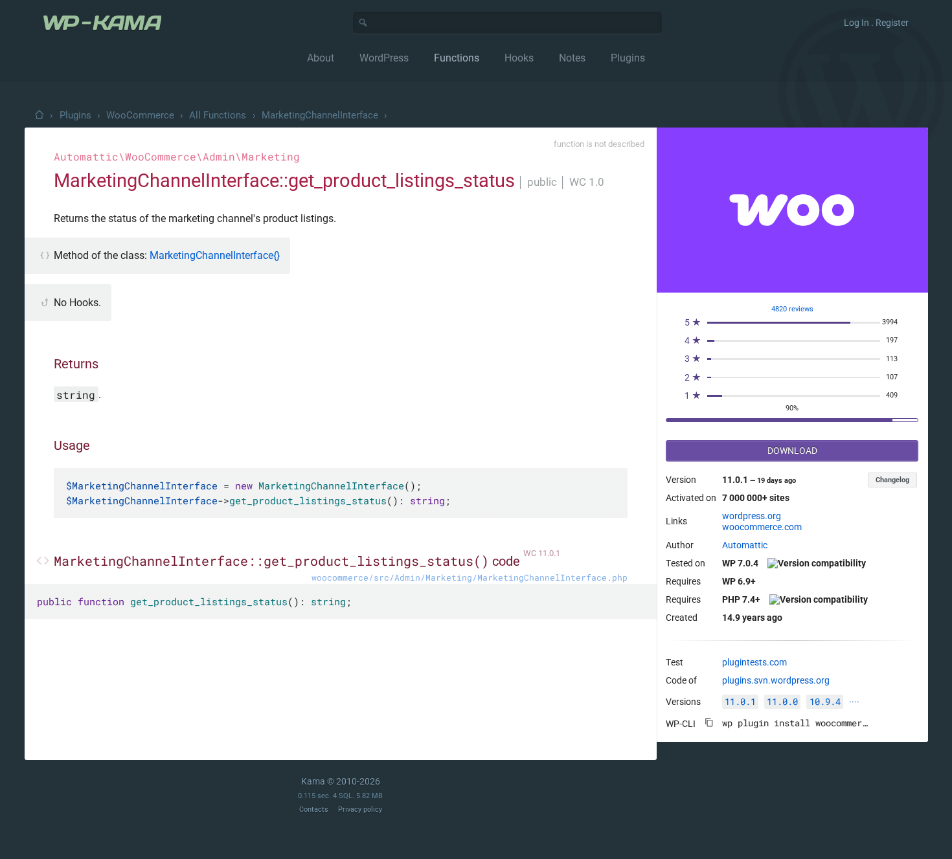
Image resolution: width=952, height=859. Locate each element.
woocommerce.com (762, 527)
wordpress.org (751, 516)
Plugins (75, 115)
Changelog (892, 480)
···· (854, 702)
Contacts (313, 809)
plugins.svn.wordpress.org (776, 680)
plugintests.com (754, 662)
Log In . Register (876, 22)
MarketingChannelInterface (320, 115)
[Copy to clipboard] (709, 722)
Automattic (744, 545)
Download (792, 450)
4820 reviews (792, 309)
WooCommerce (140, 115)
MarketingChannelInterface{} (215, 255)
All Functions (217, 115)
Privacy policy (360, 809)
